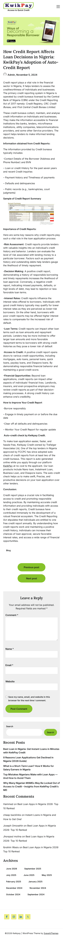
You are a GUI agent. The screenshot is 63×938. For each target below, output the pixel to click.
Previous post (31, 567)
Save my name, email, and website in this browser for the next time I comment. (29, 699)
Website (10, 681)
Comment (11, 615)
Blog (8, 550)
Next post (31, 578)
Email (9, 665)
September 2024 (36, 894)
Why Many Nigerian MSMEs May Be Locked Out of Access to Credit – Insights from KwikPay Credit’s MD (31, 786)
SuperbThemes (51, 933)
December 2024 (14, 888)
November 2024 (38, 888)
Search (9, 726)
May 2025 (47, 875)
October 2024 (13, 894)
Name (9, 648)
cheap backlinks (12, 814)
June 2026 (11, 868)
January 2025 (35, 881)
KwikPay (8, 465)
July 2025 (11, 875)
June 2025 (29, 875)
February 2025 (13, 881)
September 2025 (32, 868)
